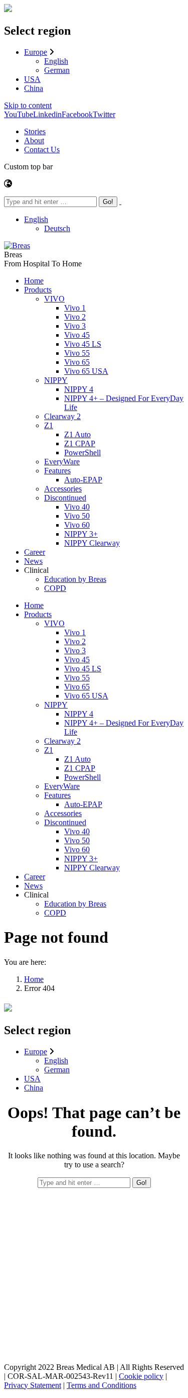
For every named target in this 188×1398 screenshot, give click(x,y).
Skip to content (28, 105)
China (33, 88)
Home (34, 979)
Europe (35, 52)
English (56, 61)
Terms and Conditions (101, 1385)
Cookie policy (141, 1376)
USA (32, 79)
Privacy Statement (32, 1385)
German (57, 70)
